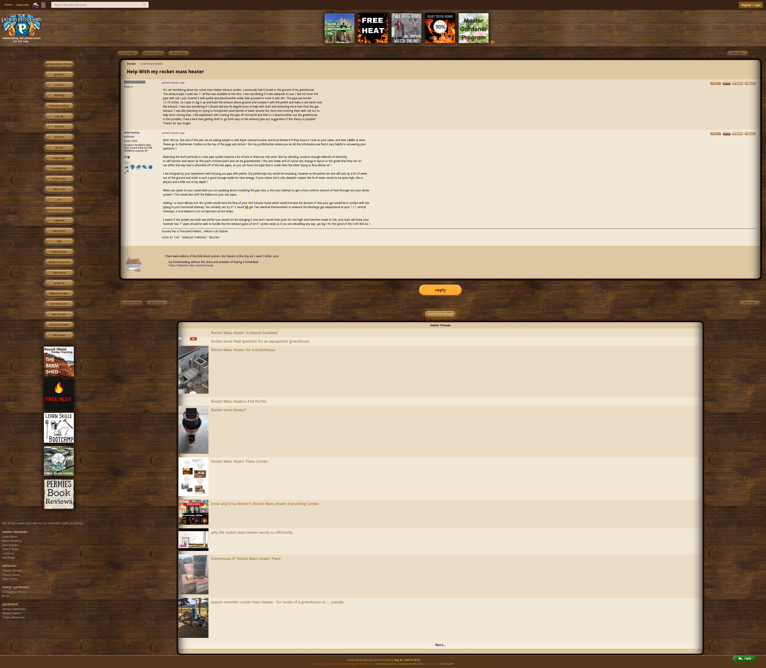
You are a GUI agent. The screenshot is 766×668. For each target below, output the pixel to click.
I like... (127, 163)
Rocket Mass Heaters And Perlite (238, 401)
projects (59, 283)
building (59, 95)
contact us (318, 664)
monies (59, 126)
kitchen (59, 137)
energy (59, 116)
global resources (59, 262)
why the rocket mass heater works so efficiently (251, 532)
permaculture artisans (59, 210)
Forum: (131, 63)
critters (59, 85)
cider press (59, 272)
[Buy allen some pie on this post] (727, 133)
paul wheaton (430, 664)
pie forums (59, 314)
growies (59, 74)
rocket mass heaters (151, 63)
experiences (59, 251)
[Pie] (36, 5)
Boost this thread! (440, 314)
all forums (59, 335)
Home (8, 4)
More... (440, 645)
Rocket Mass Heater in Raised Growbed (244, 333)
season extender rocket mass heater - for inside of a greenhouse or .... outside (277, 602)
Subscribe (22, 4)
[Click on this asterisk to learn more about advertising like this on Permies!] (492, 42)
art (59, 199)
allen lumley (131, 132)
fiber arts (59, 189)
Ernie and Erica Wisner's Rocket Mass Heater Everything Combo (265, 504)
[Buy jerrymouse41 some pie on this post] (727, 83)
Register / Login (751, 5)
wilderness (59, 178)
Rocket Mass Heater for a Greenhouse (243, 350)
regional (59, 220)
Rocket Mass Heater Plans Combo (239, 461)
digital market (59, 293)
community (59, 168)
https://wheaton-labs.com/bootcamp (191, 265)
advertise (332, 664)
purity (59, 147)
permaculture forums (59, 64)
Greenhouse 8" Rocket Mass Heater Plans (246, 558)
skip (59, 241)
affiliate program (349, 664)
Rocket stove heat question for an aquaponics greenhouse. (260, 341)
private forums (59, 324)
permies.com (59, 303)
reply (440, 290)
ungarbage (59, 158)
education (59, 231)
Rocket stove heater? (228, 410)
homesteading (59, 106)
